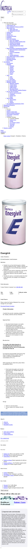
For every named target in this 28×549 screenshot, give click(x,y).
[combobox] (19, 11)
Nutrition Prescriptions (15, 43)
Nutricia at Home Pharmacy (13, 113)
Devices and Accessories (12, 91)
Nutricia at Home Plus (12, 111)
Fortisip (11, 78)
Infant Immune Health (15, 44)
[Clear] (12, 13)
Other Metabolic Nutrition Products (18, 90)
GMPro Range (13, 87)
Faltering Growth (11, 57)
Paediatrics (9, 37)
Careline (9, 110)
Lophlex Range (13, 86)
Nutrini (11, 101)
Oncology (9, 33)
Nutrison (12, 102)
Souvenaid (12, 79)
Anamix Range (13, 84)
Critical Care (10, 32)
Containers (12, 94)
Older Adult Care (11, 28)
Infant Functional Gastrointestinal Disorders (17, 48)
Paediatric (9, 64)
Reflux (11, 53)
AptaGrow (12, 71)
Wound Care (10, 35)
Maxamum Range (14, 88)
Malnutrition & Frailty (15, 30)
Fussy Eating (10, 60)
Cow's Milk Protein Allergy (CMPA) (15, 56)
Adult (8, 75)
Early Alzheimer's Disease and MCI (15, 26)
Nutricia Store (13, 120)
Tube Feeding (10, 98)
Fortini (11, 74)
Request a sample (8, 128)
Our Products (7, 61)
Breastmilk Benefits (11, 59)
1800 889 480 (19, 287)
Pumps (11, 97)
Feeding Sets (13, 95)
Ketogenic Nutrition (11, 80)
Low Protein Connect (15, 122)
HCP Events (6, 106)
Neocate (11, 72)
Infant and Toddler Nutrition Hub (17, 41)
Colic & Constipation (15, 52)
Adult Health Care (11, 25)
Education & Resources (9, 105)
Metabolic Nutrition (11, 82)
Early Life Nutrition (11, 39)
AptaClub (12, 125)
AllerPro (12, 70)
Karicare (12, 68)
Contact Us (9, 115)
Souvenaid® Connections (13, 114)
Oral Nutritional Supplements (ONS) (15, 103)
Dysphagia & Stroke (11, 36)
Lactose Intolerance (14, 55)
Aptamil (11, 67)
